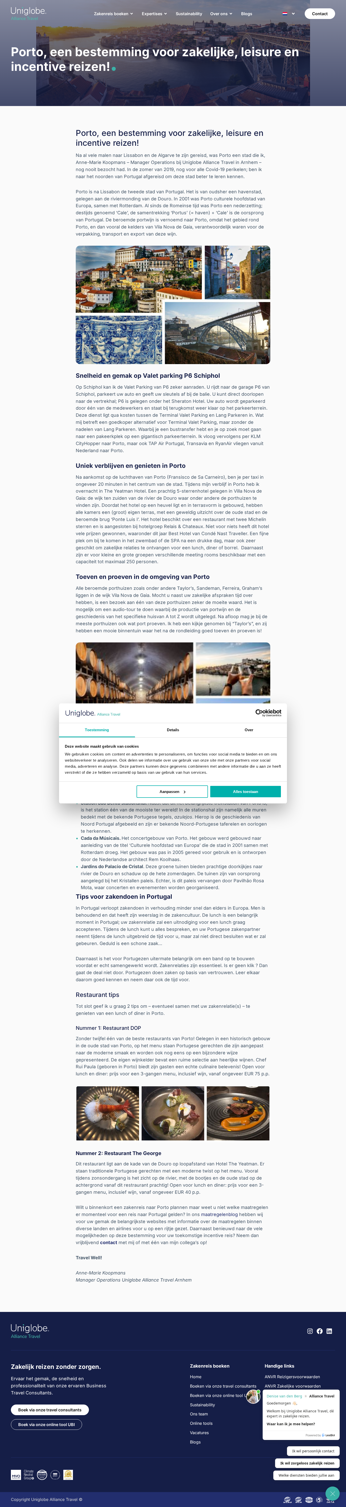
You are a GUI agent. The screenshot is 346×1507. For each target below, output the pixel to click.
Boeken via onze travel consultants (223, 1386)
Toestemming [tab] (97, 730)
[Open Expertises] (166, 14)
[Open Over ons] (231, 14)
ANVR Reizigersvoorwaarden (292, 1376)
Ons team (199, 1413)
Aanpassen (169, 791)
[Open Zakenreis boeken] (132, 14)
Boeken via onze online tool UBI (220, 1395)
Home (195, 1376)
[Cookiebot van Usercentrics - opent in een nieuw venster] (259, 713)
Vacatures (199, 1432)
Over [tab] (249, 730)
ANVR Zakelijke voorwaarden (293, 1386)
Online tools (201, 1423)
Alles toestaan (245, 791)
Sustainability (202, 1404)
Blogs (195, 1442)
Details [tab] (173, 730)
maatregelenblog (219, 1214)
